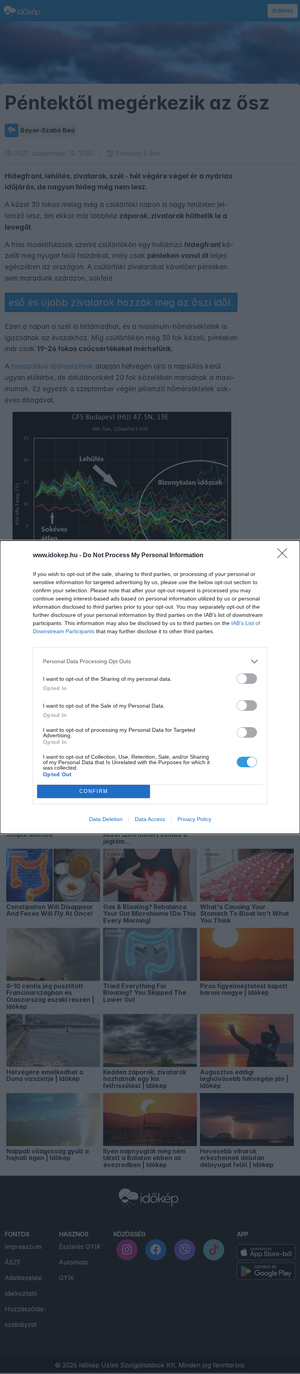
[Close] (284, 555)
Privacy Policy (194, 819)
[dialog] (150, 687)
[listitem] (150, 661)
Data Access (150, 819)
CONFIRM (93, 791)
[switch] (247, 678)
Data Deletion (106, 819)
